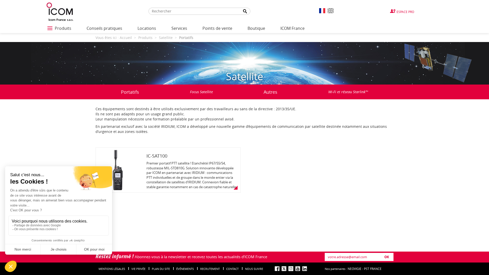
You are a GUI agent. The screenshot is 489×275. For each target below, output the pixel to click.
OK (386, 257)
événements (185, 269)
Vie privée (138, 269)
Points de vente (217, 28)
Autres (270, 92)
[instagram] (290, 268)
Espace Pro (405, 12)
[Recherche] (245, 11)
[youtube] (297, 268)
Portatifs (130, 92)
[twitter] (284, 268)
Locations (147, 28)
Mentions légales (112, 269)
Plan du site (161, 269)
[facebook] (277, 268)
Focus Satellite (201, 91)
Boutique (256, 28)
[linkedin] (304, 268)
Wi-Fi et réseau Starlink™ (348, 91)
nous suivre (254, 269)
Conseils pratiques (104, 28)
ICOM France (292, 28)
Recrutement (210, 269)
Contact (232, 269)
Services (179, 28)
